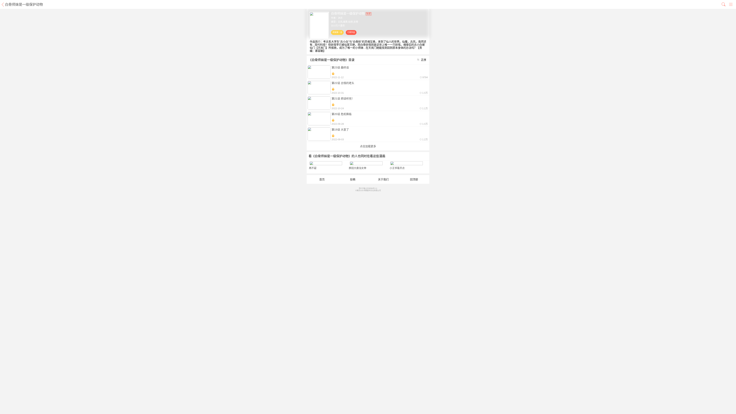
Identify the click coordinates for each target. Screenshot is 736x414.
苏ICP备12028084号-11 (368, 188)
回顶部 (414, 179)
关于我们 (383, 179)
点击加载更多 (368, 146)
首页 (322, 179)
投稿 (352, 179)
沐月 (340, 18)
